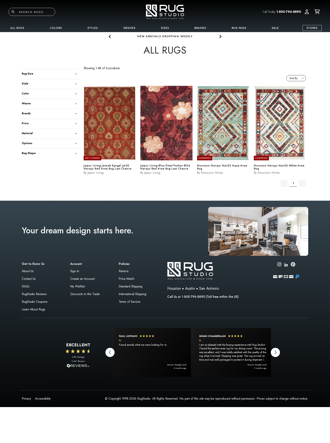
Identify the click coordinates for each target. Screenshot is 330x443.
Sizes (165, 28)
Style (25, 83)
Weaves (129, 28)
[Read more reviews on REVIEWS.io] (78, 366)
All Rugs (17, 28)
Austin (190, 288)
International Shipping (132, 294)
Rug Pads (239, 28)
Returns (124, 271)
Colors (56, 28)
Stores (312, 28)
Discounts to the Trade (85, 294)
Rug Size (27, 73)
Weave (26, 103)
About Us (28, 271)
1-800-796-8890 (288, 12)
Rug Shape (29, 152)
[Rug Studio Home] (165, 11)
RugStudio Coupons (35, 301)
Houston (174, 288)
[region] (193, 352)
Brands (200, 28)
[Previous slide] (110, 36)
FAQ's (26, 286)
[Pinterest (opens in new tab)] (293, 265)
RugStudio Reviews (34, 294)
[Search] (13, 12)
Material (27, 133)
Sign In (74, 271)
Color (25, 93)
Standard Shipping (130, 286)
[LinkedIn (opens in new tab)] (286, 264)
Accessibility (43, 398)
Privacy (26, 398)
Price (25, 123)
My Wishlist (77, 286)
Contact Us (29, 279)
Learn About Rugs (33, 309)
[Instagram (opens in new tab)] (279, 265)
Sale (275, 28)
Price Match (126, 279)
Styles (92, 28)
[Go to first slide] (220, 36)
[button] (307, 11)
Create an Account (82, 279)
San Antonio (209, 288)
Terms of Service (129, 301)
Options (27, 142)
